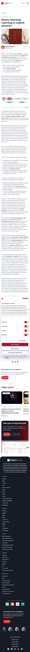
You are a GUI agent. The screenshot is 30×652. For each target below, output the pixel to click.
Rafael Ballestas (9, 46)
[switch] (26, 326)
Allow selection (15, 348)
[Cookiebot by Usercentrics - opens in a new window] (22, 298)
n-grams (11, 245)
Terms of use (15, 639)
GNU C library (19, 186)
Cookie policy (15, 646)
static (23, 116)
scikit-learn (9, 256)
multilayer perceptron (17, 240)
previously (19, 53)
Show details (22, 340)
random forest (14, 237)
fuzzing (18, 114)
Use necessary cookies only (15, 352)
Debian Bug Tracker (15, 168)
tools (7, 118)
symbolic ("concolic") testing (13, 116)
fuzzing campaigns (11, 68)
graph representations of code (18, 218)
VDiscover (17, 60)
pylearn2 (16, 256)
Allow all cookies (15, 344)
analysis (3, 118)
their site (26, 107)
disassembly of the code (7, 221)
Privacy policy (15, 642)
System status (15, 644)
